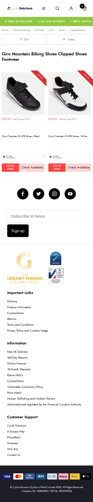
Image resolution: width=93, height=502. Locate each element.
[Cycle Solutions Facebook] (22, 193)
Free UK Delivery (20, 21)
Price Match (82, 21)
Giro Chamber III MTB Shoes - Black (21, 136)
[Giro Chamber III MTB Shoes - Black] (23, 93)
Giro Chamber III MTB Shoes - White (67, 136)
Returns (11, 319)
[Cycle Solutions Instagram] (54, 193)
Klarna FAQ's (15, 375)
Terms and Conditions (20, 324)
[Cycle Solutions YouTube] (70, 193)
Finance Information (19, 307)
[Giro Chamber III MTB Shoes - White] (69, 93)
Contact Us (13, 455)
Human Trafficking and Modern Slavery (31, 398)
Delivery (12, 301)
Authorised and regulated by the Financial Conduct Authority (44, 404)
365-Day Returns (53, 21)
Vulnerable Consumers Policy (25, 387)
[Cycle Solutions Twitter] (38, 193)
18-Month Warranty (18, 369)
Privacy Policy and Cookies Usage (27, 330)
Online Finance (16, 363)
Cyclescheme (15, 313)
